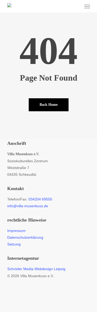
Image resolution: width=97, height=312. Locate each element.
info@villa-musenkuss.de (27, 206)
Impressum (16, 231)
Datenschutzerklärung (25, 237)
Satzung (14, 244)
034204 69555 (40, 199)
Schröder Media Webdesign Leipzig (36, 269)
